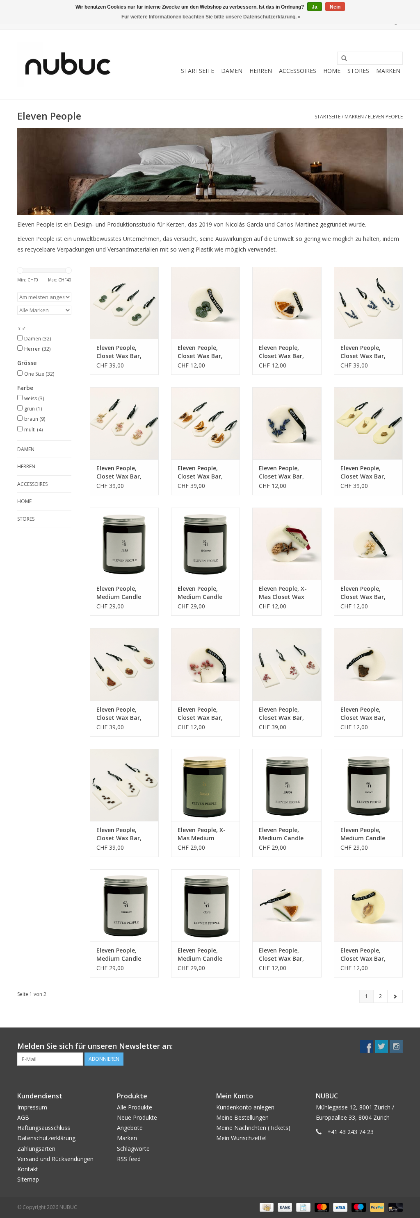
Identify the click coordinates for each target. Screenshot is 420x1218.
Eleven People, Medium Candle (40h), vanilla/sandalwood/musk (205, 593)
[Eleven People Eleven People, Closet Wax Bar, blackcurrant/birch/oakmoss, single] (205, 664)
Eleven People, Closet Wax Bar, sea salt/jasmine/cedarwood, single (205, 352)
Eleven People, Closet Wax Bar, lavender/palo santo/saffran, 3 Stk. (363, 352)
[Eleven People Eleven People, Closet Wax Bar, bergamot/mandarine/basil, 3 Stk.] (205, 423)
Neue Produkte (137, 1117)
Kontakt (27, 1169)
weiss (34, 398)
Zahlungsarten (36, 1148)
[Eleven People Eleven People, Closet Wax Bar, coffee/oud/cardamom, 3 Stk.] (124, 785)
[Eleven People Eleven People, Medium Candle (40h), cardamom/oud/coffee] (124, 544)
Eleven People (385, 116)
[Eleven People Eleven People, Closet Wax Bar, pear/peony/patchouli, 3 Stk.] (124, 423)
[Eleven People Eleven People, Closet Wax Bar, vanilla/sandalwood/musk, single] (368, 664)
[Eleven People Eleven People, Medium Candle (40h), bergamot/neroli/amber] (368, 785)
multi (33, 429)
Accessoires (297, 71)
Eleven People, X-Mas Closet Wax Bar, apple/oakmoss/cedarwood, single (287, 593)
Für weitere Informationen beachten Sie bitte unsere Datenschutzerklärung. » (211, 17)
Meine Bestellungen (242, 1117)
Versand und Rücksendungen (55, 1159)
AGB (23, 1117)
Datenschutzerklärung (46, 1138)
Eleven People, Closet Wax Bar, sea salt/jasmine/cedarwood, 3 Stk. (124, 352)
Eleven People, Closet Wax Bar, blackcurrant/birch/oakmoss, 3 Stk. (287, 713)
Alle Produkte (134, 1107)
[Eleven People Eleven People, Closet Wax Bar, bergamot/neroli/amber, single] (368, 905)
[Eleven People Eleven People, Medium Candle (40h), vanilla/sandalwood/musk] (205, 544)
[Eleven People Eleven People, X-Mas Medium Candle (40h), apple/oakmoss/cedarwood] (205, 785)
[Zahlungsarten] (266, 1207)
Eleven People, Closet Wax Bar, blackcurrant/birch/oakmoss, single (205, 713)
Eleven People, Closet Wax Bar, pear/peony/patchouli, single (368, 593)
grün (33, 408)
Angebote (130, 1128)
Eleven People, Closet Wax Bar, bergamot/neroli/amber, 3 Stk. (368, 472)
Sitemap (28, 1179)
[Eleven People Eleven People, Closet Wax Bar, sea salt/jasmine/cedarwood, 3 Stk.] (124, 303)
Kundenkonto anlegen (245, 1107)
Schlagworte (133, 1148)
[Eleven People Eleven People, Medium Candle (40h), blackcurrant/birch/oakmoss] (286, 785)
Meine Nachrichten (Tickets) (253, 1128)
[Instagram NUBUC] (396, 1046)
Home (331, 71)
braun (34, 418)
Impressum (32, 1107)
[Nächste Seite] (395, 996)
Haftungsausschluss (43, 1128)
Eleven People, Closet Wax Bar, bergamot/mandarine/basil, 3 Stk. (205, 472)
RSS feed (129, 1159)
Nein (335, 7)
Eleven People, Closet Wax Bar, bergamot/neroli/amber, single (368, 954)
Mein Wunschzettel (241, 1138)
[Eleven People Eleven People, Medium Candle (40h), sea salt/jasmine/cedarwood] (124, 905)
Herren (260, 71)
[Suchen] (341, 59)
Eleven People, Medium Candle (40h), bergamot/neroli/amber (368, 834)
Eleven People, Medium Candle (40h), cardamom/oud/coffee (124, 593)
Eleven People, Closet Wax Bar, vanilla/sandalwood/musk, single (368, 713)
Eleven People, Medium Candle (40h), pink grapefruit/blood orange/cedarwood (205, 954)
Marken (388, 71)
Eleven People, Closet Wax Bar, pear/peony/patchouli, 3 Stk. (124, 472)
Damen (231, 71)
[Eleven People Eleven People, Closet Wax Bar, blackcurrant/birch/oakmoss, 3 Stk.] (286, 664)
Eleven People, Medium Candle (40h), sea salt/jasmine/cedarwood (124, 954)
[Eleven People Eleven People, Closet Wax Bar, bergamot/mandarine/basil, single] (286, 303)
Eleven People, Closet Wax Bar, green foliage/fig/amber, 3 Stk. (122, 713)
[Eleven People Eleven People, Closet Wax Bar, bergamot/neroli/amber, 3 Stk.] (368, 423)
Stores (358, 71)
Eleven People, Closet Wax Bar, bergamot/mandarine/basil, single (287, 352)
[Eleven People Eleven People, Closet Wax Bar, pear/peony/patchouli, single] (368, 544)
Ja (314, 7)
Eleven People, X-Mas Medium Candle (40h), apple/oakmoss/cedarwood (205, 834)
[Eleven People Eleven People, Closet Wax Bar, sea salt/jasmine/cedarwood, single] (205, 303)
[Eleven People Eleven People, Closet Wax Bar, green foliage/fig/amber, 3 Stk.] (124, 664)
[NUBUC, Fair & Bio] (67, 64)
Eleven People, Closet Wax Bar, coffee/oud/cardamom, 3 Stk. (124, 834)
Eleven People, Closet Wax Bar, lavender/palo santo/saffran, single (281, 472)
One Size (39, 373)
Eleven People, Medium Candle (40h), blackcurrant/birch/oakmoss (287, 834)
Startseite (197, 71)
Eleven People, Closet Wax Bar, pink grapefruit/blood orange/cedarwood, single (287, 954)
